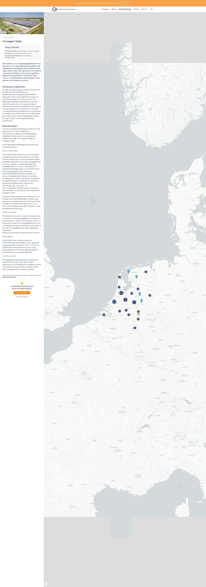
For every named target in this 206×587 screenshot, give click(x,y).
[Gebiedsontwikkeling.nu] (76, 9)
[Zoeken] (152, 9)
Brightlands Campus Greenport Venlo (19, 260)
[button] (138, 313)
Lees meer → (125, 3)
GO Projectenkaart (125, 9)
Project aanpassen (22, 296)
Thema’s (136, 9)
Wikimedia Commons (9, 277)
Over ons (144, 9)
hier (21, 208)
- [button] (46, 585)
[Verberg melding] (202, 3)
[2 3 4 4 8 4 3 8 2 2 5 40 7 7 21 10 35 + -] (125, 293)
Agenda (113, 9)
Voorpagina (105, 9)
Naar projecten (9, 37)
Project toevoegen (21, 293)
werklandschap (13, 171)
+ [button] (46, 582)
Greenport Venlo (15, 90)
